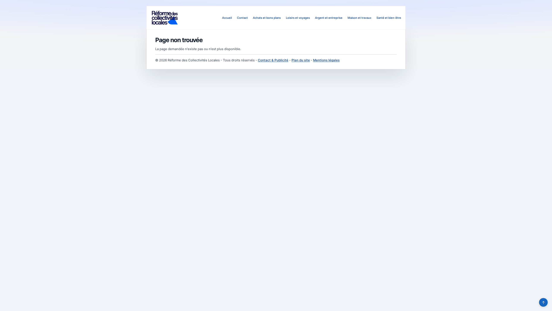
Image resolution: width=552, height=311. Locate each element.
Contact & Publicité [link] (273, 60)
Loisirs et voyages (298, 17)
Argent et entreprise (328, 17)
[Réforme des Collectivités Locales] (164, 17)
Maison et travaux (359, 17)
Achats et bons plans (267, 17)
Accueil (227, 17)
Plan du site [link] (301, 60)
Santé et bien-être (388, 17)
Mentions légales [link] (326, 60)
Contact (242, 17)
